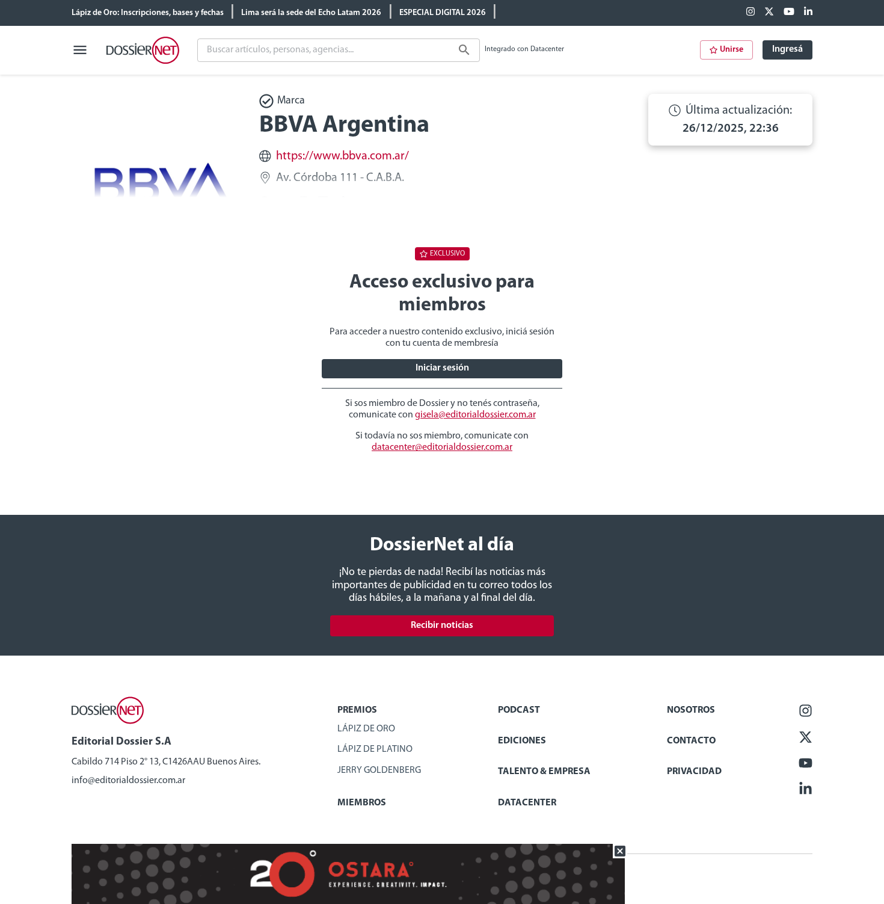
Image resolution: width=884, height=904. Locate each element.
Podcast (519, 710)
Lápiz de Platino (375, 749)
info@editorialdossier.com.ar (128, 781)
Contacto (691, 741)
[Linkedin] (808, 13)
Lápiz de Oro (366, 729)
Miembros (361, 803)
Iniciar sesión (442, 368)
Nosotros (691, 710)
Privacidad (694, 771)
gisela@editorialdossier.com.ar (475, 415)
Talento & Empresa (544, 771)
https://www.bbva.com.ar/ (342, 156)
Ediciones (522, 741)
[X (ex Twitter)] (769, 13)
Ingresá (787, 49)
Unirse (731, 49)
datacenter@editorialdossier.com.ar (442, 447)
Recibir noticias (442, 625)
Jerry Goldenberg (379, 770)
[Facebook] (750, 13)
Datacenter (527, 803)
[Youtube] (789, 13)
